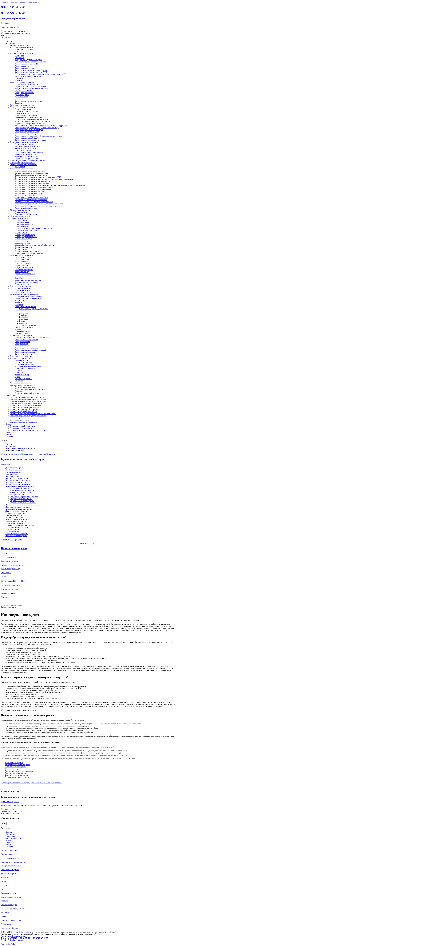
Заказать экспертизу (9, 607)
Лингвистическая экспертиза (21, 169)
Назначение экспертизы (24, 91)
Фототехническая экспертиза (21, 383)
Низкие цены (6, 573)
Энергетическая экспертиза (25, 154)
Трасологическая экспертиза (21, 356)
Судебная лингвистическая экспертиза (30, 171)
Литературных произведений (26, 196)
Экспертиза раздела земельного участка (30, 140)
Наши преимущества (14, 548)
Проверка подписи (22, 284)
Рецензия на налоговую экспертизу (24, 410)
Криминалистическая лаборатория (23, 459)
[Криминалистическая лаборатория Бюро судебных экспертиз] (11, 454)
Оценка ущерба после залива (26, 237)
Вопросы (18, 80)
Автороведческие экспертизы (21, 47)
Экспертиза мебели (22, 342)
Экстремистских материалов (26, 208)
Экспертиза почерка (22, 259)
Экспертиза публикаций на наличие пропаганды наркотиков (38, 206)
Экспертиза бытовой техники (26, 340)
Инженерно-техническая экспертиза (24, 142)
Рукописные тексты (22, 331)
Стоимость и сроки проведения (27, 111)
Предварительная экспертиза (12, 565)
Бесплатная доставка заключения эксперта (28, 796)
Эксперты (5, 912)
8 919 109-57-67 (42, 938)
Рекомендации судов (88, 543)
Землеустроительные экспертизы (23, 107)
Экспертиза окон (21, 344)
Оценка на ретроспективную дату (28, 251)
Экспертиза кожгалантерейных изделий (30, 350)
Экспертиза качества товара (25, 352)
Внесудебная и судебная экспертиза (28, 60)
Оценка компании (22, 222)
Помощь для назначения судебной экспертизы (28, 399)
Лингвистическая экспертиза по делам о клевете (34, 187)
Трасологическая (12, 530)
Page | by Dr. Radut (8, 944)
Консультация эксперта (10, 557)
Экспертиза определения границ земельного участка (35, 134)
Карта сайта (5, 928)
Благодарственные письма (11, 920)
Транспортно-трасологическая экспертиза (31, 62)
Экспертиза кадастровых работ (27, 132)
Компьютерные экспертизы (25, 148)
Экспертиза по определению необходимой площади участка (38, 136)
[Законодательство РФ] (10, 589)
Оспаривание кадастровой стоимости (29, 253)
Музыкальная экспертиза (20, 216)
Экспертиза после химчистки (26, 354)
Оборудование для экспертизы (27, 84)
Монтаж (18, 329)
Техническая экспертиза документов (24, 294)
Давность (23, 323)
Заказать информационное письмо (23, 422)
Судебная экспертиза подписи (26, 282)
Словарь (14, 928)
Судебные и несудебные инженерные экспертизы (20, 747)
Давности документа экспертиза (22, 82)
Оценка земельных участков (26, 231)
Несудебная (19, 300)
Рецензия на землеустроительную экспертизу (32, 121)
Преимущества (7, 854)
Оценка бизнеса (21, 220)
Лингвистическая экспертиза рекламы (30, 191)
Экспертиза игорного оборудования (29, 152)
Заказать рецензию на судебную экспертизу (27, 397)
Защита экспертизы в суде (11, 569)
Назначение (19, 58)
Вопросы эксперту (22, 113)
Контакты (9, 436)
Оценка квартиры (22, 226)
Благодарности (7, 597)
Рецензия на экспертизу (14, 472)
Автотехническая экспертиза (21, 54)
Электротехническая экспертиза (27, 146)
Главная (8, 41)
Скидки (4, 577)
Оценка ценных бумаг (23, 239)
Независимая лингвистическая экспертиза (31, 173)
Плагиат (18, 51)
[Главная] (5, 23)
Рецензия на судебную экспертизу (23, 412)
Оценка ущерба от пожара (25, 235)
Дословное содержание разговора (28, 366)
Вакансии (5, 916)
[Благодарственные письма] (1, 601)
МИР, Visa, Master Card (10, 814)
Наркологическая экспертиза (26, 214)
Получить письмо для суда (11, 605)
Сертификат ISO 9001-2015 (11, 585)
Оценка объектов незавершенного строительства (34, 228)
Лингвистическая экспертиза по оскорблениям (33, 189)
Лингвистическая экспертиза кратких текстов (33, 181)
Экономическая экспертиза (16, 536)
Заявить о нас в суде (13, 418)
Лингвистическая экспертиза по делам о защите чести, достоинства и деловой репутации (50, 185)
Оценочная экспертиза (19, 218)
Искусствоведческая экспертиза (22, 163)
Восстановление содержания (26, 325)
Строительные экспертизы (20, 288)
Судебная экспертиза (23, 266)
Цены (3, 889)
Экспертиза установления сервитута (29, 130)
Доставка (4, 901)
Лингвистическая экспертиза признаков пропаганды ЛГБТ (38, 177)
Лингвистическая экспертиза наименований (32, 183)
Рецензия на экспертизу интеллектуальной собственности (33, 414)
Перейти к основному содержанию (14, 2)
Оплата (8, 424)
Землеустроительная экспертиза (17, 484)
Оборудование (20, 370)
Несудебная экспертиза (24, 268)
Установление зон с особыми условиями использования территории (41, 126)
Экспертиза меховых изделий (26, 348)
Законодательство (12, 474)
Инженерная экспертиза (24, 144)
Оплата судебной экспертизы (21, 428)
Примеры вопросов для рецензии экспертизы (28, 401)
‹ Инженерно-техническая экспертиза (15, 783)
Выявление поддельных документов (33, 309)
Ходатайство (20, 278)
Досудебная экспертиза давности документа (32, 89)
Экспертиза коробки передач (26, 68)
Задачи (17, 377)
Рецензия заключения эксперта (13, 862)
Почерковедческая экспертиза (21, 255)
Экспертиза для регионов (11, 897)
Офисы (8, 434)
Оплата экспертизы (8, 893)
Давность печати (21, 97)
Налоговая (19, 391)
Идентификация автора (24, 49)
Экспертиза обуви (22, 346)
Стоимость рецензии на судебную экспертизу (28, 416)
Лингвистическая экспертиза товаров (29, 193)
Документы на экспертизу (25, 274)
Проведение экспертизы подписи (28, 280)
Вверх (33, 783)
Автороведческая (12, 476)
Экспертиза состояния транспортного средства (33, 70)
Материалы (19, 373)
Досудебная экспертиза (19, 45)
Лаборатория (20, 167)
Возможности (6, 553)
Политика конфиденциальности (13, 936)
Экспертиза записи (22, 261)
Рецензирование (11, 395)
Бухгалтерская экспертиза (25, 387)
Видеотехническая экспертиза (26, 156)
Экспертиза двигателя (23, 66)
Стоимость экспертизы (24, 270)
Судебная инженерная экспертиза (28, 158)
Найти (3, 823)
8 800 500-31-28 (13, 13)
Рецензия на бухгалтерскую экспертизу (25, 408)
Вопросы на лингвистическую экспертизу (31, 175)
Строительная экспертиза (15, 523)
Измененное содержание (24, 327)
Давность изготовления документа (28, 101)
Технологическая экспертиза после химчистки (33, 338)
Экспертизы (10, 43)
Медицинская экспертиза (15, 513)
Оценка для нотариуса (23, 247)
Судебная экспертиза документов (28, 298)
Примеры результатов (23, 379)
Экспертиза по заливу (23, 292)
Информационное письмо (20, 420)
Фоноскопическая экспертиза (21, 358)
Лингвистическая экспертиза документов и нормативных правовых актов (44, 179)
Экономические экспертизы (21, 385)
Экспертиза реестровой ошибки (27, 138)
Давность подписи (22, 95)
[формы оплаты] (7, 809)
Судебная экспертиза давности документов (31, 86)
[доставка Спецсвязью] (10, 802)
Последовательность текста (25, 307)
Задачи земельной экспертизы (26, 115)
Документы (23, 313)
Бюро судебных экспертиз (11, 27)
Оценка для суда (21, 249)
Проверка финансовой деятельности (29, 393)
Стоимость (19, 78)
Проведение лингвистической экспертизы (31, 198)
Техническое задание (23, 290)
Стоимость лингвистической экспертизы (31, 200)
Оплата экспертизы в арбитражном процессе (27, 430)
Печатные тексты (21, 333)
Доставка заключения (9, 561)
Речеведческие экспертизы (20, 286)
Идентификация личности (25, 368)
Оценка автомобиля (22, 243)
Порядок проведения (23, 109)
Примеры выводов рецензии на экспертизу (27, 403)
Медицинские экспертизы (20, 210)
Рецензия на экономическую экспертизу (25, 405)
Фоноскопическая (12, 532)
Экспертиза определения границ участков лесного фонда (37, 128)
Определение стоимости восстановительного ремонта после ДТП (40, 74)
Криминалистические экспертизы (23, 165)
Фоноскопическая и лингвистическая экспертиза (34, 202)
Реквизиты (9, 432)
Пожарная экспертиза (23, 150)
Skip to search (34, 2)
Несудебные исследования (25, 362)
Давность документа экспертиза (18, 480)
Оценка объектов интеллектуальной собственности (35, 245)
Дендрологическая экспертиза (22, 105)
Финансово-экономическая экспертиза (30, 389)
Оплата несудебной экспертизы (22, 426)
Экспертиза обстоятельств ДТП (27, 64)
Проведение (19, 56)
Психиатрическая (21, 212)
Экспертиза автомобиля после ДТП (28, 76)
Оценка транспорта (22, 241)
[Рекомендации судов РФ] (11, 540)
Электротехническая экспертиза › (49, 783)
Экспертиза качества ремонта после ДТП (31, 72)
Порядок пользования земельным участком (31, 119)
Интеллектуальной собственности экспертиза (28, 161)
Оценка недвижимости (24, 224)
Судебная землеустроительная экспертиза (31, 124)
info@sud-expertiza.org (13, 18)
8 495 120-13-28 (13, 7)
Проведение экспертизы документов (29, 296)
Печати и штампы (22, 311)
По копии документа (23, 263)
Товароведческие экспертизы (21, 335)
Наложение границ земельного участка (30, 117)
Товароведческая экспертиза (16, 527)
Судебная (23, 315)
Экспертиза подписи (23, 257)
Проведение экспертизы (24, 93)
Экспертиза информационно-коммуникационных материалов (39, 204)
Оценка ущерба (21, 233)
